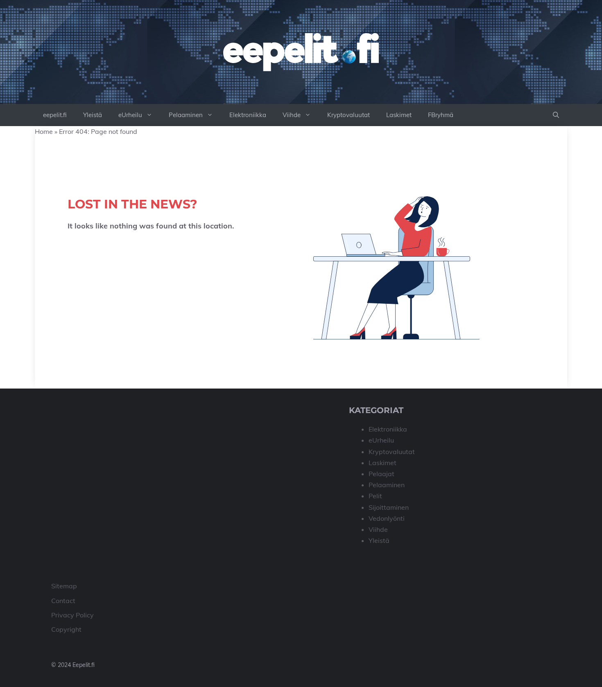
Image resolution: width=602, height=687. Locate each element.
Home (44, 131)
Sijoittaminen (389, 507)
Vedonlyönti (387, 518)
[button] (556, 115)
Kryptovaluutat (348, 115)
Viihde (292, 115)
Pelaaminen (186, 115)
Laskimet (399, 115)
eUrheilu (130, 115)
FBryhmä (440, 115)
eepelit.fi (55, 115)
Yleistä (92, 115)
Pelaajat (381, 474)
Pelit (375, 496)
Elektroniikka (247, 115)
